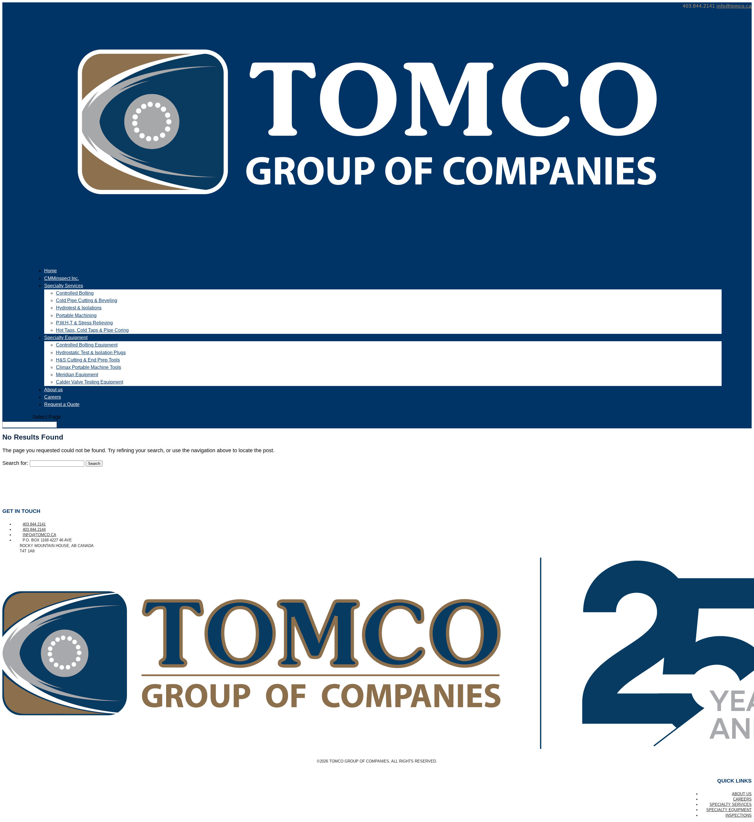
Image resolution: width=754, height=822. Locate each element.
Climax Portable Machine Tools (88, 367)
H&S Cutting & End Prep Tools (88, 359)
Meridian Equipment (77, 374)
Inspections (738, 815)
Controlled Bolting (75, 293)
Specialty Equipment (729, 810)
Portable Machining (76, 315)
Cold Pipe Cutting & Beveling (86, 300)
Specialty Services (731, 804)
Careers (742, 799)
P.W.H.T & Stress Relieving (84, 322)
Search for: (15, 463)
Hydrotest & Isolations (79, 307)
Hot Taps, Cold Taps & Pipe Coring (92, 330)
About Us (742, 794)
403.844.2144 (34, 529)
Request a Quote (62, 404)
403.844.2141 (34, 524)
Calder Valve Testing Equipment (89, 382)
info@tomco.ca (39, 535)
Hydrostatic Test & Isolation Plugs (91, 352)
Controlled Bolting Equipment (87, 344)
